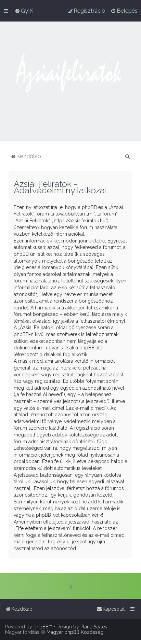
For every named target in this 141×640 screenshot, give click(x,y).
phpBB (41, 626)
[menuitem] (24, 10)
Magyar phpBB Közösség (75, 632)
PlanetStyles (93, 626)
